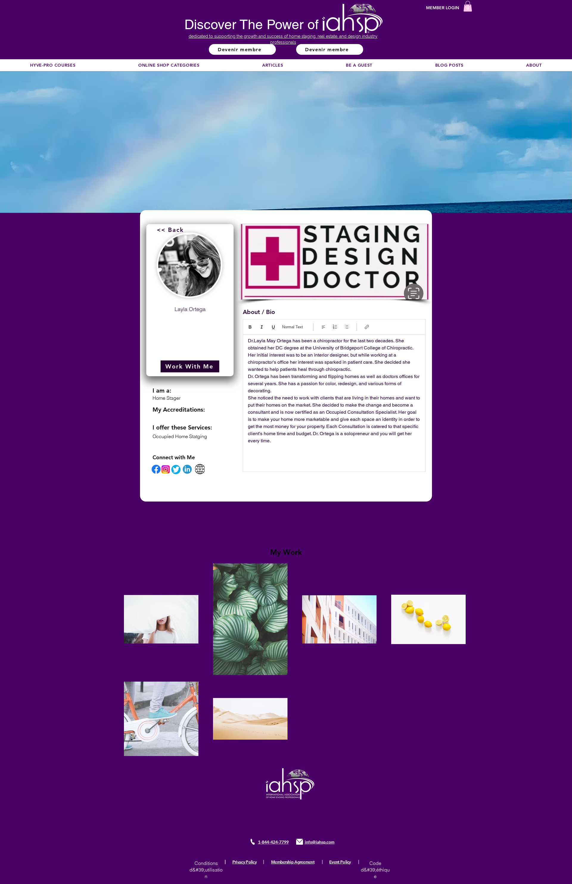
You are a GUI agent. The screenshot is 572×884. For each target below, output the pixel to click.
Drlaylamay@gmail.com (190, 324)
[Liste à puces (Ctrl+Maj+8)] (346, 327)
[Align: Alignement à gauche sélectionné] (323, 327)
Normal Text (292, 327)
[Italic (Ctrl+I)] (261, 327)
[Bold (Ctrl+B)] (250, 327)
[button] (467, 6)
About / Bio (259, 312)
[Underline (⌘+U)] (273, 327)
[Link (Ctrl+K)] (367, 327)
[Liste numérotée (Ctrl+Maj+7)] (335, 327)
